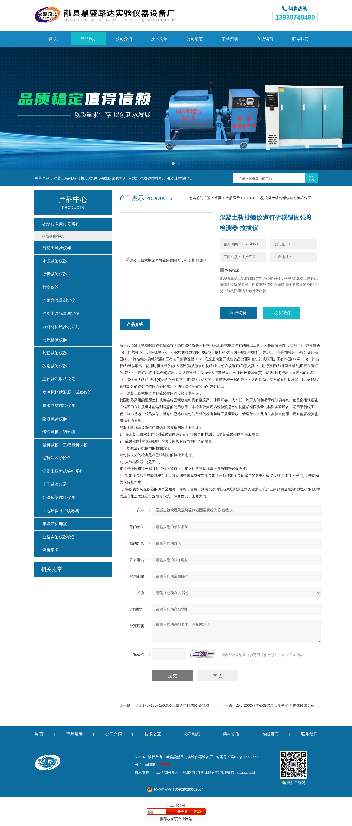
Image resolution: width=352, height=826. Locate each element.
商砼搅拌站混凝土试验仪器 (67, 392)
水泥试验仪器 (54, 261)
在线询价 (238, 313)
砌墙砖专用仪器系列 (60, 224)
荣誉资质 (230, 39)
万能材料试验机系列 (60, 326)
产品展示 (88, 39)
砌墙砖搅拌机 (53, 236)
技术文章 (159, 39)
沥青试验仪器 (54, 274)
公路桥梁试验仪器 (58, 497)
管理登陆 (227, 772)
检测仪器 (50, 287)
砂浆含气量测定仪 (58, 300)
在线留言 (265, 39)
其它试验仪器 (54, 353)
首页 (217, 198)
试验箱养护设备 (56, 458)
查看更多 (50, 550)
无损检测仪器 (54, 340)
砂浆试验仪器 (54, 366)
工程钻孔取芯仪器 (58, 379)
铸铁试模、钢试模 (58, 432)
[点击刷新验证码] (202, 654)
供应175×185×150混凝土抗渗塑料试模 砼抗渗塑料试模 (179, 705)
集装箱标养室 (54, 524)
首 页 (53, 39)
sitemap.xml (246, 772)
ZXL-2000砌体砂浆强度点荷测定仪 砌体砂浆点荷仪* (277, 705)
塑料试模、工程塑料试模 (65, 445)
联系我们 (300, 39)
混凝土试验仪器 (56, 248)
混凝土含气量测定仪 (60, 313)
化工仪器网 (162, 772)
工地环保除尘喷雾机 (60, 510)
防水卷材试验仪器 (58, 405)
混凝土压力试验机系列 (62, 471)
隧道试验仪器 (54, 418)
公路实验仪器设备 (58, 537)
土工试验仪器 (54, 484)
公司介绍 (124, 39)
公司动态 (194, 39)
